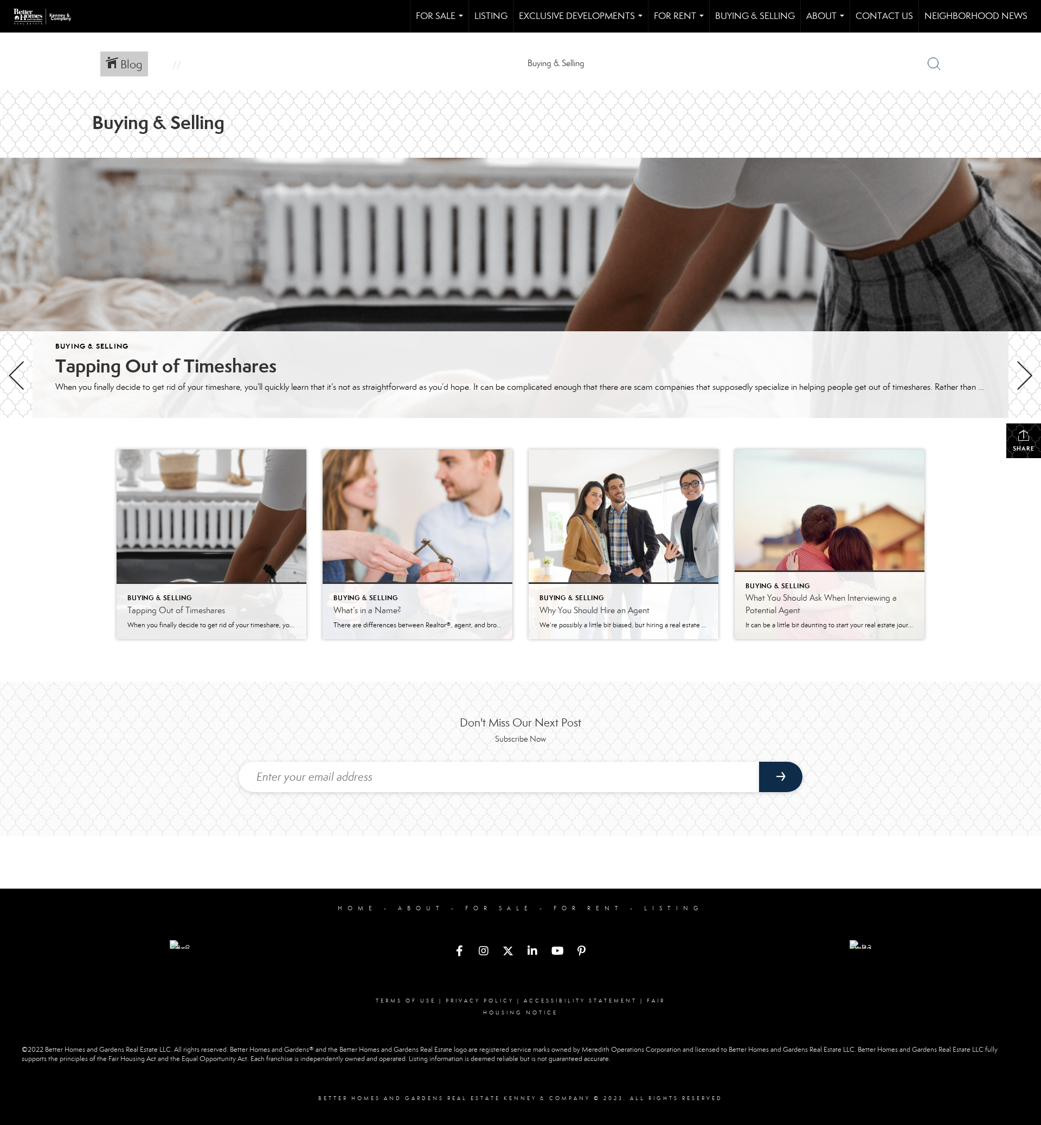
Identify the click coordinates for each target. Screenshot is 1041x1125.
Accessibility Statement (580, 1001)
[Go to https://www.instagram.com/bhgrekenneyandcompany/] (483, 952)
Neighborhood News (975, 16)
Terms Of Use (406, 1001)
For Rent (681, 21)
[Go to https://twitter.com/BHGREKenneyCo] (508, 952)
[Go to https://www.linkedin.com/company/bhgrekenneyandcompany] (532, 952)
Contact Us (884, 16)
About (827, 21)
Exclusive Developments (583, 21)
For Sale (441, 21)
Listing (490, 16)
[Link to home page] (48, 16)
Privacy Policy (480, 1001)
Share (1023, 448)
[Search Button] (934, 64)
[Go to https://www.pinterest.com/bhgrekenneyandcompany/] (581, 952)
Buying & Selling (755, 16)
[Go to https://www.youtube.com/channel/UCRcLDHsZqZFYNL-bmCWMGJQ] (556, 952)
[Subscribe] (780, 777)
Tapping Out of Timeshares (166, 366)
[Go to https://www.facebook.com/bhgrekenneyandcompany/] (459, 952)
